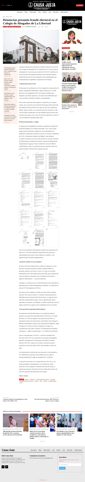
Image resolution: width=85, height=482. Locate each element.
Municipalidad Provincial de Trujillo (26, 381)
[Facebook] (3, 466)
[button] (9, 5)
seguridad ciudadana (52, 381)
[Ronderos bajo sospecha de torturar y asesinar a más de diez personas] (72, 100)
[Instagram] (6, 466)
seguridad (45, 381)
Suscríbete (62, 457)
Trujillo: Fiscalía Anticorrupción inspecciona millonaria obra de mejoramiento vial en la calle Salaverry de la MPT (69, 65)
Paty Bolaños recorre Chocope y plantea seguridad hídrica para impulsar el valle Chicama (9, 97)
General (7, 16)
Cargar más (71, 111)
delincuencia (32, 379)
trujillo (21, 382)
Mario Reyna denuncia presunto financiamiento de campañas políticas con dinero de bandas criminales (10, 108)
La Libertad (52, 379)
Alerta (9, 26)
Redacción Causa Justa (31, 26)
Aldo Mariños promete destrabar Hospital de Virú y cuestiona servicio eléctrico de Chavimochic (10, 71)
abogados (26, 379)
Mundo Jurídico (16, 26)
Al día (11, 16)
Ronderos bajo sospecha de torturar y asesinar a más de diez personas (69, 106)
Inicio (4, 16)
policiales (36, 381)
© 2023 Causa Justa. (42, 480)
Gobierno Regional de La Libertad (42, 379)
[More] (50, 389)
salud (41, 381)
